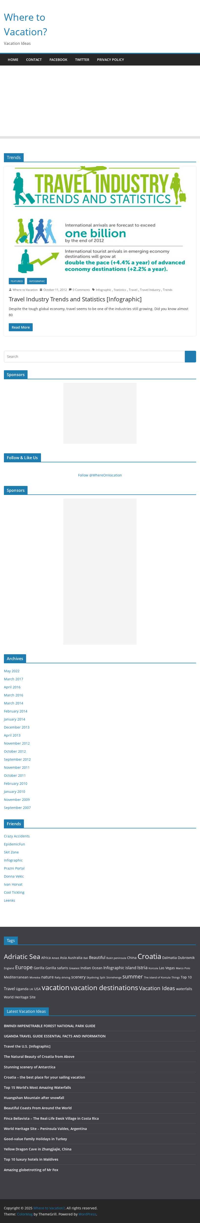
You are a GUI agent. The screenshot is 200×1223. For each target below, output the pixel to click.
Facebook (58, 59)
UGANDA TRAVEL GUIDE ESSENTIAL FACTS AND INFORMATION (55, 1036)
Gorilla (39, 968)
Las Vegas (167, 968)
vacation (56, 987)
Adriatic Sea (22, 956)
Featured (17, 281)
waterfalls (184, 988)
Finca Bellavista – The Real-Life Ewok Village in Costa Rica (51, 1118)
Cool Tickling (14, 892)
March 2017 (13, 679)
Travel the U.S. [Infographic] (27, 1046)
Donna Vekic (14, 876)
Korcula (153, 968)
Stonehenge (113, 977)
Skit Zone (11, 852)
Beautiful (97, 957)
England (9, 968)
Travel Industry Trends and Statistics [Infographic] (75, 299)
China (132, 957)
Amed (55, 958)
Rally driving (62, 977)
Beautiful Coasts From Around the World (38, 1108)
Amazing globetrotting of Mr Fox (31, 1169)
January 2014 (14, 719)
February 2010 (15, 783)
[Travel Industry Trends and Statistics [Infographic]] (100, 219)
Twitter (82, 59)
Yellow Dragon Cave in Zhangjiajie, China (37, 1149)
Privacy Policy (110, 59)
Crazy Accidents (17, 836)
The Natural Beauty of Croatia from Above (39, 1056)
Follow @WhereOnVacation (100, 475)
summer (132, 976)
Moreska (35, 977)
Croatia (149, 956)
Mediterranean (16, 977)
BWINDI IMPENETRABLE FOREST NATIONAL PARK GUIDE (49, 1026)
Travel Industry (150, 290)
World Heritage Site (20, 997)
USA (37, 988)
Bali (85, 958)
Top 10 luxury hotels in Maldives (31, 1159)
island (130, 967)
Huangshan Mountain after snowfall (34, 1097)
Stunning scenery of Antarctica (29, 1067)
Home (13, 59)
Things (175, 977)
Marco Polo (183, 968)
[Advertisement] (100, 102)
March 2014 (13, 703)
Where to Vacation (25, 290)
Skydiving (93, 977)
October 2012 (15, 751)
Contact (34, 59)
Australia (75, 957)
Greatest (74, 968)
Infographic (37, 281)
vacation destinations (104, 987)
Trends (167, 290)
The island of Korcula (157, 977)
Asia (63, 957)
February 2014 (15, 711)
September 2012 (17, 759)
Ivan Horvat (13, 884)
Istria (142, 967)
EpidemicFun (14, 844)
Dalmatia (169, 957)
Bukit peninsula (116, 958)
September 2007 (17, 807)
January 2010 (14, 791)
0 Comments (81, 290)
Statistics (120, 290)
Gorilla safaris (56, 968)
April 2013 (12, 735)
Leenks (9, 900)
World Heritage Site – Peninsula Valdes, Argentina (45, 1128)
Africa (46, 957)
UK (31, 989)
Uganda (22, 988)
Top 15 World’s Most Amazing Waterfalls (37, 1087)
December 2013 (17, 727)
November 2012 (17, 743)
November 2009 (17, 799)
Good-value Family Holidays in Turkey (35, 1139)
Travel (133, 290)
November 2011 (17, 767)
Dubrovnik (186, 957)
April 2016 (12, 687)
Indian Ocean (91, 968)
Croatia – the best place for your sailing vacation (44, 1077)
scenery (78, 977)
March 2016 (13, 695)
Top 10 (186, 977)
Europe (24, 967)
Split (102, 977)
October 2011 (15, 775)
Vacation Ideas (157, 988)
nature (47, 977)
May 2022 (12, 671)
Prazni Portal (14, 868)
